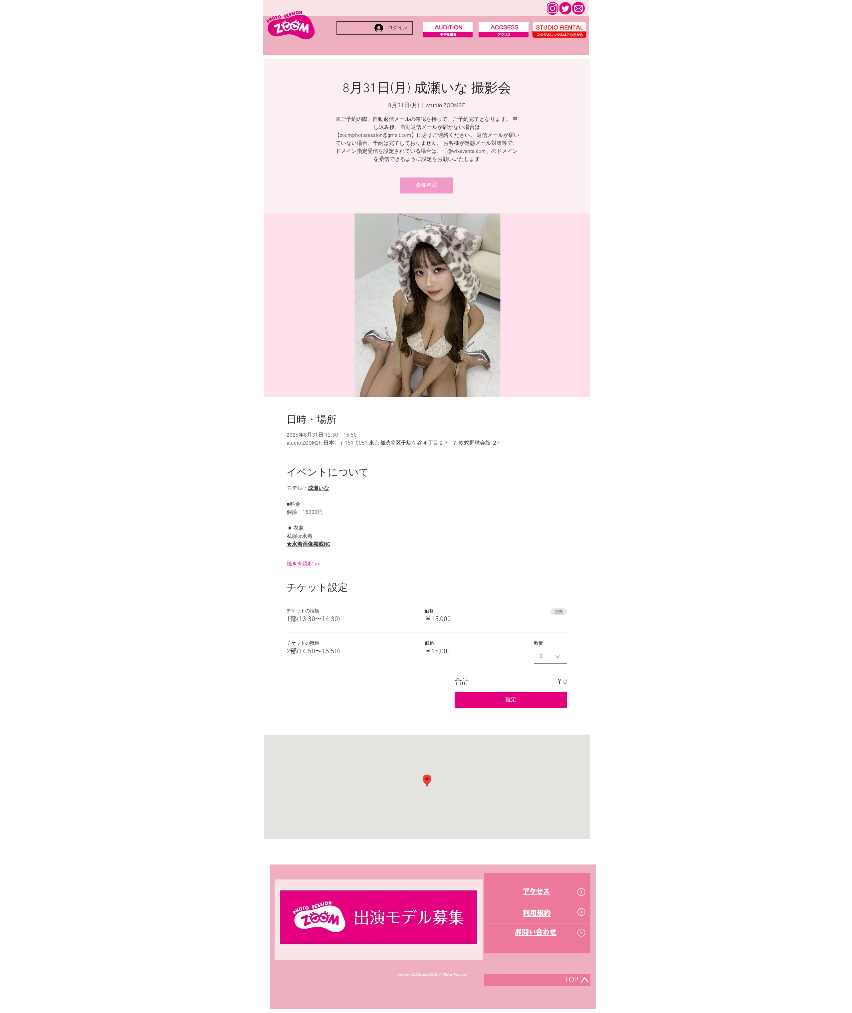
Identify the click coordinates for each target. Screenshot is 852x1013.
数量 (538, 643)
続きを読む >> (303, 564)
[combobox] (550, 657)
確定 (511, 700)
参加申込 (426, 185)
